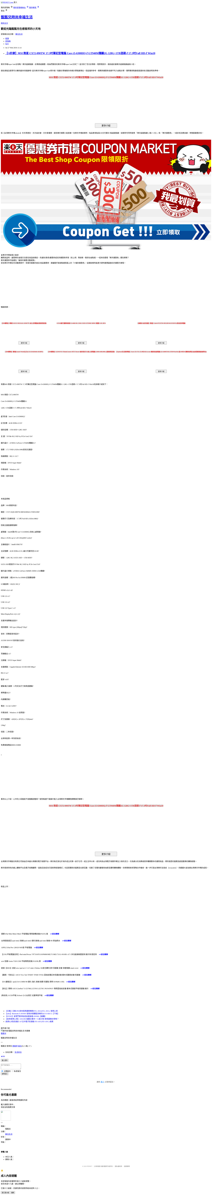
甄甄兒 (3, 1033)
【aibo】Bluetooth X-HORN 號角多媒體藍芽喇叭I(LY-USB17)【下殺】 (32, 1014)
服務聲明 (127, 1166)
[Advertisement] (19, 283)
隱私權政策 (118, 1166)
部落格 (8, 41)
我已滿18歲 (5, 1192)
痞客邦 (15, 1046)
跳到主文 (4, 23)
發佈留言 (5, 1074)
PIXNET (89, 1166)
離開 (12, 1192)
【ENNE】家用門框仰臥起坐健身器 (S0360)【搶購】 (25, 1016)
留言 (20, 1046)
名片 (7, 44)
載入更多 (5, 1060)
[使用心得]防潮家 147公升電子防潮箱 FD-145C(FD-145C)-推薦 (29, 1021)
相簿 (7, 38)
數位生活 (19, 34)
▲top (3, 1056)
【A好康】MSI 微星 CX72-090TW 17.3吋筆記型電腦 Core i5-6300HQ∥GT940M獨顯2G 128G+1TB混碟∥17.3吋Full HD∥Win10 (80, 53)
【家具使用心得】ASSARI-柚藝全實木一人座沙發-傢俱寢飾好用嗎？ (32, 1019)
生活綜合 (18, 1052)
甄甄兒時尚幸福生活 (17, 17)
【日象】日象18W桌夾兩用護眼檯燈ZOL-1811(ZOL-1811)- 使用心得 (31, 1011)
